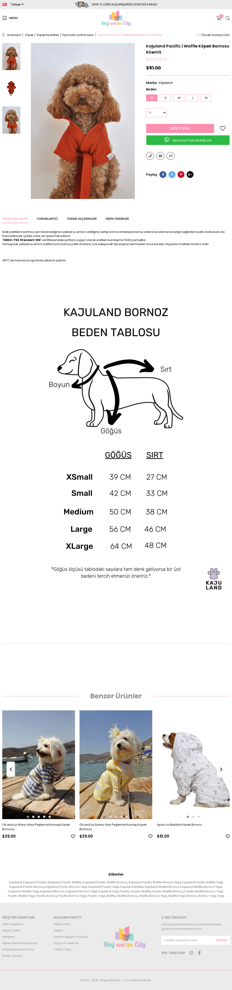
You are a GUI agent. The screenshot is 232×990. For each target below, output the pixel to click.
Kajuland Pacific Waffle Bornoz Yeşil (155, 882)
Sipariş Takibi (11, 930)
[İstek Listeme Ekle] (160, 156)
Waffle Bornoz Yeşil (153, 896)
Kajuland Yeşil (108, 891)
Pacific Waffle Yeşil (21, 896)
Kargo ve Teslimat (66, 943)
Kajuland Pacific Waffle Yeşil (202, 882)
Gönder (222, 940)
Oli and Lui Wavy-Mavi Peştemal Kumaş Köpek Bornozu (36, 826)
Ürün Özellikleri (15, 219)
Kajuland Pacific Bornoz (27, 887)
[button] (28, 817)
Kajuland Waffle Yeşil (24, 891)
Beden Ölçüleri (12, 956)
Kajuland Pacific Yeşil (103, 887)
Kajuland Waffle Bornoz (162, 887)
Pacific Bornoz (46, 896)
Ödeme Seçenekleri (82, 219)
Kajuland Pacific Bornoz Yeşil (66, 887)
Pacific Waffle (141, 891)
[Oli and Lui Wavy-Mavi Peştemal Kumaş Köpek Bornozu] (38, 764)
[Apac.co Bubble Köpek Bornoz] (193, 764)
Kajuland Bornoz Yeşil (81, 891)
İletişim (58, 930)
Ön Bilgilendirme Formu (18, 949)
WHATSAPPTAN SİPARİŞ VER (192, 140)
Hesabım (8, 937)
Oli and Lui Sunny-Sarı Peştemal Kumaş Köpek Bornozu (113, 826)
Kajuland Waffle (131, 887)
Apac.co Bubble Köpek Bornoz (179, 824)
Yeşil (220, 896)
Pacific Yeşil (96, 896)
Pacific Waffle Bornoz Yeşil (204, 891)
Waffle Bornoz (127, 896)
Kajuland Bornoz (52, 891)
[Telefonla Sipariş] (150, 156)
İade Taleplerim (13, 924)
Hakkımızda (62, 924)
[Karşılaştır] (170, 156)
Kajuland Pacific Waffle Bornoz (105, 882)
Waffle (111, 896)
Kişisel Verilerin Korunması (20, 943)
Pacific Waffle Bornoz (167, 891)
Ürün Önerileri (117, 219)
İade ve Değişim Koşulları (71, 937)
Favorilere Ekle (73, 836)
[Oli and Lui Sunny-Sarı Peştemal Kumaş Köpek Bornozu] (116, 764)
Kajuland (15, 882)
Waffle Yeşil (176, 896)
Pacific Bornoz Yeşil (72, 896)
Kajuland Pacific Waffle (64, 882)
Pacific (125, 891)
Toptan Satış (62, 949)
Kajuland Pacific (34, 882)
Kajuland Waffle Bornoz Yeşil (201, 887)
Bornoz (191, 896)
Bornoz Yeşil (207, 896)
